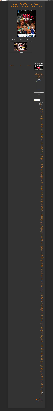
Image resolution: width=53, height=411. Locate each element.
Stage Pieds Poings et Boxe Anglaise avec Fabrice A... (41, 207)
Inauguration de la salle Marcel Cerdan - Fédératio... (41, 314)
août (41, 390)
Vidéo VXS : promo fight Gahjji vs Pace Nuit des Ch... (41, 217)
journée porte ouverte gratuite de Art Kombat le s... (41, 366)
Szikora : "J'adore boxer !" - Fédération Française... (41, 181)
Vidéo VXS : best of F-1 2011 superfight (41, 200)
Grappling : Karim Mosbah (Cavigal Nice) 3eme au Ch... (41, 332)
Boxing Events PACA (39, 399)
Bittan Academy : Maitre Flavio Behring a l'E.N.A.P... (41, 338)
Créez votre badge (39, 89)
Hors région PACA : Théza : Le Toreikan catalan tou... (41, 321)
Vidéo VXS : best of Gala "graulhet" (41, 147)
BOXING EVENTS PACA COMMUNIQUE (39, 74)
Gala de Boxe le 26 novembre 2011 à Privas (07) (41, 269)
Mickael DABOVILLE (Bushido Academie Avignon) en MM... (41, 376)
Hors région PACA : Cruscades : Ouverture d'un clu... (41, 220)
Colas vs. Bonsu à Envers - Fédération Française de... (41, 233)
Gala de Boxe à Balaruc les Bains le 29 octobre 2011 (41, 137)
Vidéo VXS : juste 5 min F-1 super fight (41, 149)
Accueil (20, 65)
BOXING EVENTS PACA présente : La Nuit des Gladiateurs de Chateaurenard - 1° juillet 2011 (39, 76)
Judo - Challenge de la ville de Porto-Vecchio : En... (41, 156)
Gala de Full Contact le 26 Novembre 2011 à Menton (41, 275)
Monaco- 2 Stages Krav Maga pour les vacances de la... (41, 186)
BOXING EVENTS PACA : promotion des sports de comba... (41, 226)
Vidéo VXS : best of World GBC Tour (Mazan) (41, 214)
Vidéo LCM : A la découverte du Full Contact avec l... (41, 289)
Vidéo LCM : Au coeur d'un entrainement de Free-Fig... (41, 317)
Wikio (38, 96)
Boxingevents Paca (39, 80)
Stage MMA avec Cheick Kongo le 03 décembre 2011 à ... (41, 203)
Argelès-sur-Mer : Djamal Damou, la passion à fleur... (41, 163)
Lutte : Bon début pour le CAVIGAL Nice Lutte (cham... (42, 197)
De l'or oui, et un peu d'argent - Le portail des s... (41, 174)
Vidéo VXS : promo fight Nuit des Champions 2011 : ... (41, 369)
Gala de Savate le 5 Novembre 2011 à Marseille (41, 127)
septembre (42, 389)
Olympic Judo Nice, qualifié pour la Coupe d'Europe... (41, 177)
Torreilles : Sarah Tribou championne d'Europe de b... (41, 251)
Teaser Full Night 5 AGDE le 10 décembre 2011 (42, 304)
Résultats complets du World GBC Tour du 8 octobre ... (41, 311)
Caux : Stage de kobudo (41, 292)
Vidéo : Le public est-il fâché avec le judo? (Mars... (41, 324)
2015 (40, 103)
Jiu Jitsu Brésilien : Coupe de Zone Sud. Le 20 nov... (41, 240)
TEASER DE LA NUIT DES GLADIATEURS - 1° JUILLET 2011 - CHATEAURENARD (39, 77)
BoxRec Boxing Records (41, 223)
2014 (40, 104)
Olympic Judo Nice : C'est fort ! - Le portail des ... (41, 342)
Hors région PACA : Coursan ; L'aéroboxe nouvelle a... (41, 345)
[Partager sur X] (21, 52)
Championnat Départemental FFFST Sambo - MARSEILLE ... (41, 123)
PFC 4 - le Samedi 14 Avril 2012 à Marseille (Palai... (41, 167)
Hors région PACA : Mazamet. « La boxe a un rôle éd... (42, 272)
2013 (40, 105)
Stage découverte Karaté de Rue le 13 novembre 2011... (41, 140)
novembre (42, 109)
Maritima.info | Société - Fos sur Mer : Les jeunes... (42, 143)
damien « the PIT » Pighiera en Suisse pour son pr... (41, 294)
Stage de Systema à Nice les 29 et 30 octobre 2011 (41, 152)
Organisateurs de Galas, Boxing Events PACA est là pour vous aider (39, 73)
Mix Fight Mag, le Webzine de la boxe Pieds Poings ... (42, 387)
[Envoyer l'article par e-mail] (18, 52)
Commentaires (36, 100)
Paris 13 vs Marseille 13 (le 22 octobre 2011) (41, 229)
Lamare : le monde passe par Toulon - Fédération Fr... (41, 116)
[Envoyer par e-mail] (20, 52)
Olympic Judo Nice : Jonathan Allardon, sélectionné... (41, 120)
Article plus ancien (29, 65)
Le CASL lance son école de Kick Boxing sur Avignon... (42, 355)
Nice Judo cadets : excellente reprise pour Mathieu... (41, 328)
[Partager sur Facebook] (22, 52)
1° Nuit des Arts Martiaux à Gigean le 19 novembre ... (41, 244)
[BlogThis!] (20, 52)
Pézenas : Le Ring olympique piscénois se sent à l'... (41, 383)
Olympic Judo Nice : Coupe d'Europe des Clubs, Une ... (41, 160)
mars (41, 395)
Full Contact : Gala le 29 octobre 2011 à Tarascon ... (41, 307)
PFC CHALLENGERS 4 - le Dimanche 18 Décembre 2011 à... (42, 171)
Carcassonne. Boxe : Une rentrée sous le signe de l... (41, 352)
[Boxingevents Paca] (38, 88)
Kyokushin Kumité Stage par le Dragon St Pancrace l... (41, 280)
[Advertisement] (20, 59)
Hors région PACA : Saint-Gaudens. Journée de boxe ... (41, 130)
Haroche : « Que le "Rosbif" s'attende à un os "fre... (41, 133)
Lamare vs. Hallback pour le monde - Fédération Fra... (41, 254)
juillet (41, 391)
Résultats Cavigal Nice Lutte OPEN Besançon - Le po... (41, 373)
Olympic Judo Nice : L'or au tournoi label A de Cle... (41, 301)
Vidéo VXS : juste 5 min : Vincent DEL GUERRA (41, 286)
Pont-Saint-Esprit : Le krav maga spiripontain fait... (42, 349)
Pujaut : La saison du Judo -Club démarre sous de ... (41, 247)
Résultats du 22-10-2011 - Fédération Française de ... (41, 193)
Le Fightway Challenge (41, 183)
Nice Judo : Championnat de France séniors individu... (42, 258)
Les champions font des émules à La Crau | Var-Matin (41, 359)
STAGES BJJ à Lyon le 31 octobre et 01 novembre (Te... (41, 265)
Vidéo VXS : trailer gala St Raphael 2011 (41, 283)
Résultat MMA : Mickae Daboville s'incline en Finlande (41, 335)
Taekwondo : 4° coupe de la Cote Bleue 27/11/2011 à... (41, 211)
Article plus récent (11, 65)
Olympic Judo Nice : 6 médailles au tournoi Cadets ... (41, 112)
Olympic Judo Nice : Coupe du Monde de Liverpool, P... (41, 363)
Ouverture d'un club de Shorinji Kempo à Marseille (41, 380)
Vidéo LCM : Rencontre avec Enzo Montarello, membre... (41, 298)
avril (41, 394)
